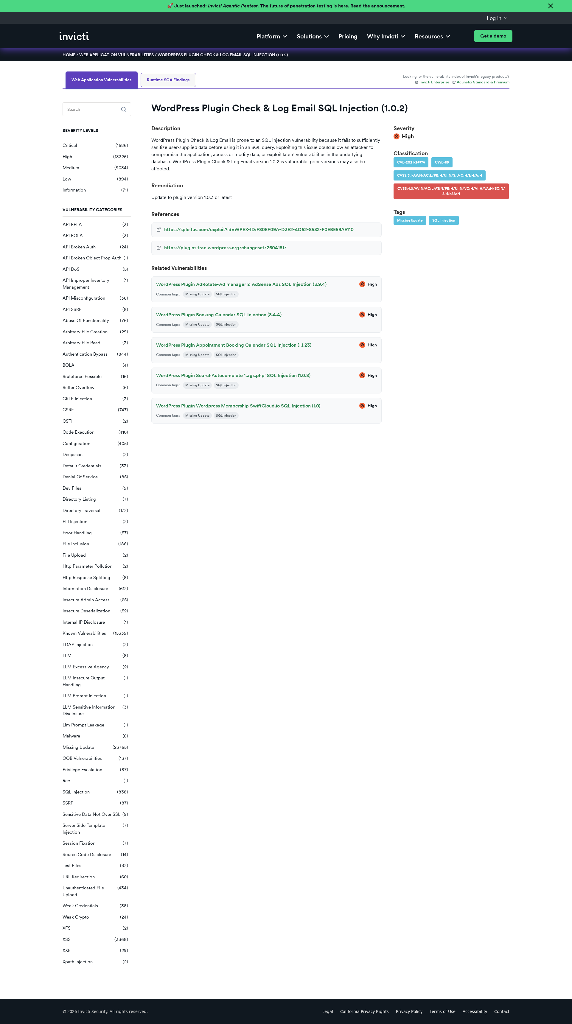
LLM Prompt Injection (95, 695)
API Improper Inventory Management (95, 284)
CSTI (95, 421)
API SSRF (95, 309)
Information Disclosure (95, 588)
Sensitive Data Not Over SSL (95, 814)
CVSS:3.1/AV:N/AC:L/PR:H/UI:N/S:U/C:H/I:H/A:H (439, 175)
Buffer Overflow (95, 387)
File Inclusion (95, 544)
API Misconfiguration (95, 298)
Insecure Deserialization (95, 611)
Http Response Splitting (95, 577)
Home (69, 54)
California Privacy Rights (364, 1011)
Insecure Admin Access (95, 600)
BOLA (95, 365)
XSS (95, 939)
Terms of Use (443, 1011)
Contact (501, 1011)
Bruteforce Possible (95, 376)
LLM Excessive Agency (95, 667)
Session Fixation (95, 843)
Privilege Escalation (95, 769)
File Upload (95, 555)
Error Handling (95, 533)
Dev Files (95, 488)
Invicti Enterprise (434, 82)
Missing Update (95, 747)
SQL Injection (95, 792)
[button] (497, 18)
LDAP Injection (95, 644)
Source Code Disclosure (95, 854)
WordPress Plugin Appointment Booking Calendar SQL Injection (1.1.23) (233, 345)
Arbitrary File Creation (95, 331)
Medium (95, 167)
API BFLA (95, 224)
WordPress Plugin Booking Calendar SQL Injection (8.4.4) (219, 315)
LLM (95, 655)
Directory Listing (95, 499)
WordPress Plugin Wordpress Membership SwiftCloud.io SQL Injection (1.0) (238, 406)
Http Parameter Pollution (95, 566)
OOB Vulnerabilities (95, 758)
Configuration (95, 443)
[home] (74, 36)
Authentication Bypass (95, 354)
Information (95, 190)
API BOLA (95, 235)
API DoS (95, 269)
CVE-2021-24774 (411, 162)
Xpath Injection (95, 961)
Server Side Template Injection (95, 829)
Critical (95, 145)
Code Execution (95, 432)
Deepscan (95, 454)
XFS (95, 928)
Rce (95, 780)
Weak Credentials (95, 905)
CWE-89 (442, 162)
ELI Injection (95, 521)
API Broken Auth (95, 247)
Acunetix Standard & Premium (483, 82)
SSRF (95, 803)
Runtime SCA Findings (168, 79)
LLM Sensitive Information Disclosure (95, 710)
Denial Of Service (95, 477)
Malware (95, 736)
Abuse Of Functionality (95, 320)
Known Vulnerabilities (95, 633)
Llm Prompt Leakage (95, 725)
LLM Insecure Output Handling (95, 681)
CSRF (95, 410)
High (95, 156)
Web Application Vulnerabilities (116, 54)
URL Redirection (95, 877)
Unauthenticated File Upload (95, 891)
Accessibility (475, 1011)
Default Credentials (95, 466)
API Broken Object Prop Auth (95, 258)
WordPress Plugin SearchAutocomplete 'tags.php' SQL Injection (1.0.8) (233, 375)
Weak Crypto (95, 917)
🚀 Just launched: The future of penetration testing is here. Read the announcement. (286, 6)
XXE (95, 950)
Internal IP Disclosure (95, 622)
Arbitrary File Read (95, 343)
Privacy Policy (409, 1011)
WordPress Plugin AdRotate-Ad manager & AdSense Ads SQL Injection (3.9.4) (241, 284)
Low (95, 179)
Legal (327, 1011)
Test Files (95, 865)
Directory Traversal (95, 510)
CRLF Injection (95, 398)
